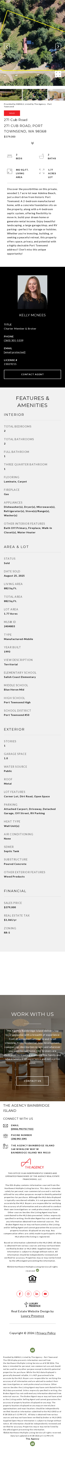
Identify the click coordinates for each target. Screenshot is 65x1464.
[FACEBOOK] (20, 1294)
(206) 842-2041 (19, 1138)
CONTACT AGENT (32, 374)
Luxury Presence (32, 1316)
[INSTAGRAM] (28, 1294)
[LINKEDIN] (37, 1294)
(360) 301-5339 (13, 340)
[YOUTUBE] (45, 1294)
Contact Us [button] (32, 1081)
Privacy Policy (46, 1333)
